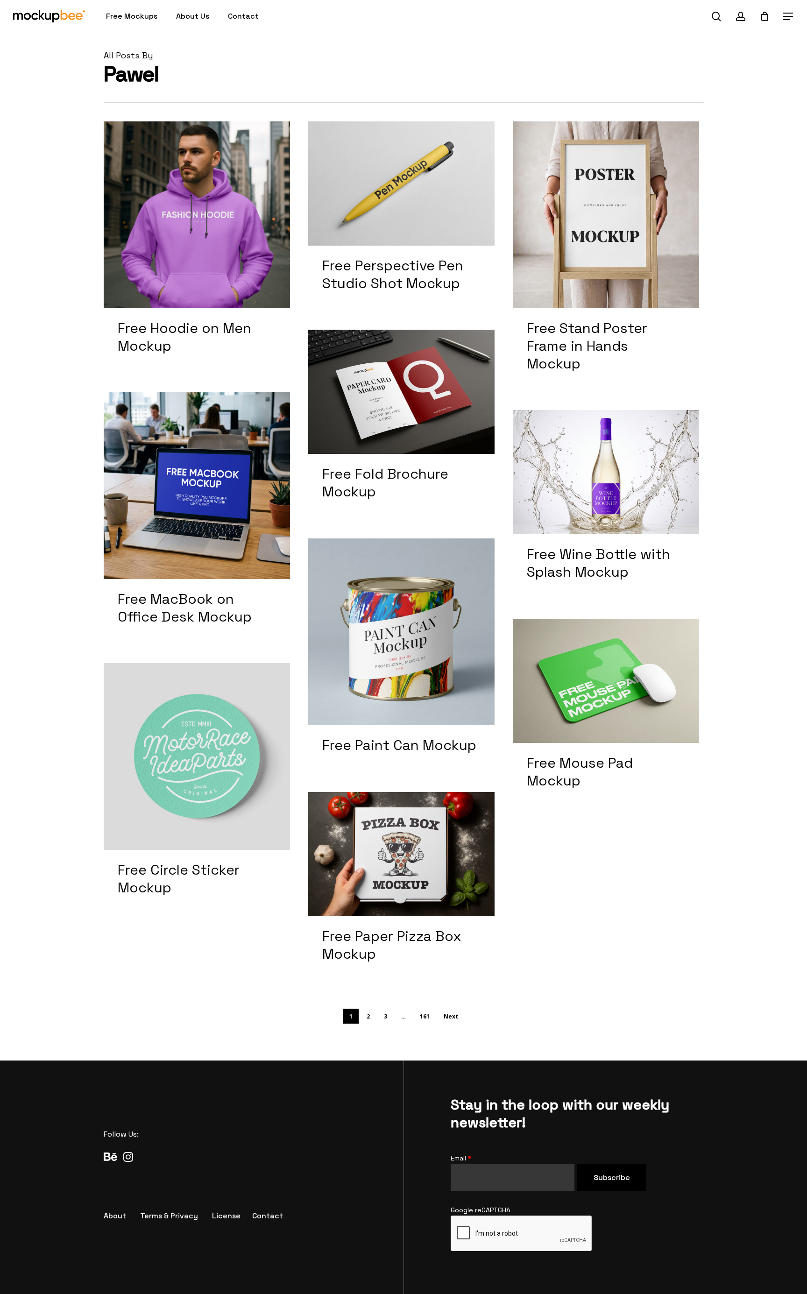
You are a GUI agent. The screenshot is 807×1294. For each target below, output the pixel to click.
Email (461, 1158)
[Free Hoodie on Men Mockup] (197, 248)
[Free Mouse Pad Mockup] (606, 714)
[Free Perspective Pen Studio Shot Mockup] (401, 216)
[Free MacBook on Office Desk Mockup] (197, 518)
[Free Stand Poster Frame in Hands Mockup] (606, 256)
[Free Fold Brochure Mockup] (401, 425)
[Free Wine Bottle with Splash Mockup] (606, 505)
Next (451, 1016)
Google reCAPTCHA (480, 1210)
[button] (788, 16)
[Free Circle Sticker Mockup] (197, 789)
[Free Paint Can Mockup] (401, 656)
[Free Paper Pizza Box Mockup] (401, 887)
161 (425, 1016)
